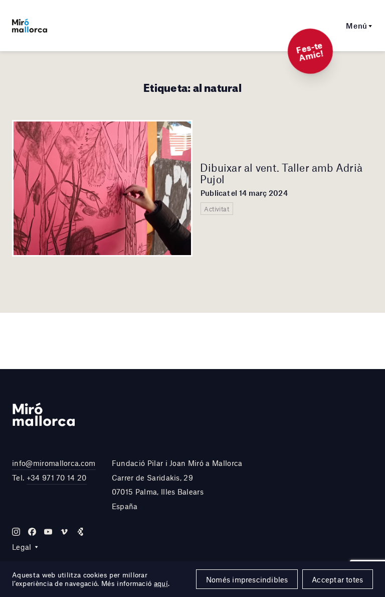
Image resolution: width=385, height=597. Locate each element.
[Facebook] (32, 532)
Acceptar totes (337, 579)
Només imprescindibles (247, 579)
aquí (161, 583)
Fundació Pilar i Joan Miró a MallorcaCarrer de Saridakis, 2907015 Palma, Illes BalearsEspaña (177, 484)
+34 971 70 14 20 (57, 477)
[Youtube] (48, 532)
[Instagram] (16, 532)
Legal (22, 546)
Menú (356, 25)
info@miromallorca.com (54, 462)
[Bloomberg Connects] (80, 532)
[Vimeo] (64, 532)
